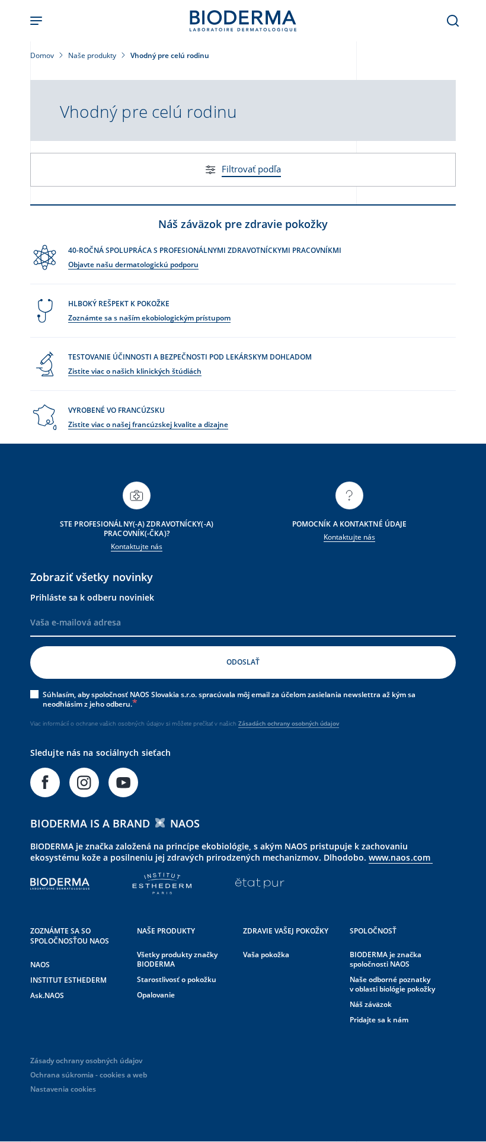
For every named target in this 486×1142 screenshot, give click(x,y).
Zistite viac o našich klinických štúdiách (135, 371)
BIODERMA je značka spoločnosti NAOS (385, 959)
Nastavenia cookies (63, 1089)
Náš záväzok (371, 1004)
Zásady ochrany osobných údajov (86, 1061)
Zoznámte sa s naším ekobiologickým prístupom (149, 318)
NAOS (40, 965)
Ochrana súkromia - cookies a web (88, 1075)
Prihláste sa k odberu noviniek (92, 597)
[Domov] (243, 20)
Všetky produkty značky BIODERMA (177, 959)
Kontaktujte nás (136, 546)
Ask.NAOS (47, 995)
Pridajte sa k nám (379, 1020)
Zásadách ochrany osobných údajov (288, 723)
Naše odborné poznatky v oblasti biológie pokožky (392, 984)
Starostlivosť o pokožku (176, 979)
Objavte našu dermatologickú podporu (133, 264)
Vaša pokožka (266, 954)
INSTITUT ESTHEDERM (68, 980)
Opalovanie (156, 995)
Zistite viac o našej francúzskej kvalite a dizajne (148, 424)
